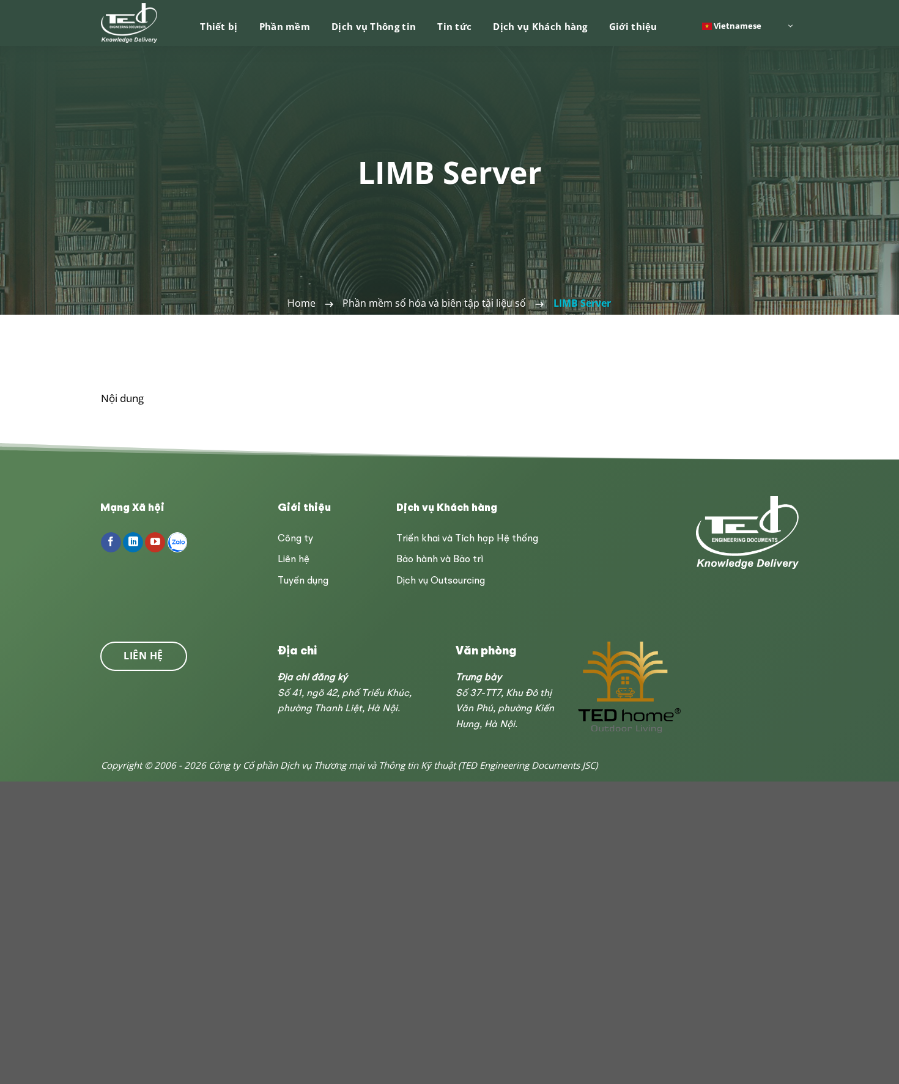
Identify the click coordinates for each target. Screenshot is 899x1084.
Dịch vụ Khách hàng (540, 26)
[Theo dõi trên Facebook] (111, 542)
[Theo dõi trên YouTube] (155, 542)
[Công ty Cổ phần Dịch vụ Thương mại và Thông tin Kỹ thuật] (130, 23)
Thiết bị (218, 26)
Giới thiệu (633, 26)
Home (301, 303)
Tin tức (454, 26)
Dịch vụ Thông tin (373, 26)
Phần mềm (284, 26)
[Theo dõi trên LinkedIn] (133, 542)
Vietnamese (736, 25)
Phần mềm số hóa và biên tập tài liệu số (434, 303)
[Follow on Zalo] (178, 542)
